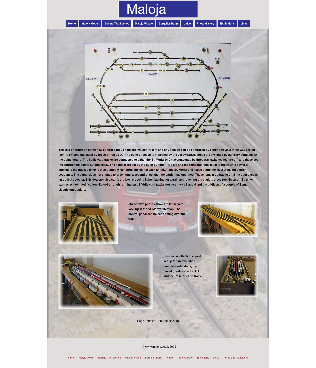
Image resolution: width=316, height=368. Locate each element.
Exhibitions (227, 23)
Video (187, 23)
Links (243, 23)
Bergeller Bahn (168, 23)
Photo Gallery (205, 23)
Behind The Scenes (116, 23)
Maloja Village (144, 23)
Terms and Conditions (235, 357)
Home (72, 23)
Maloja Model (90, 23)
